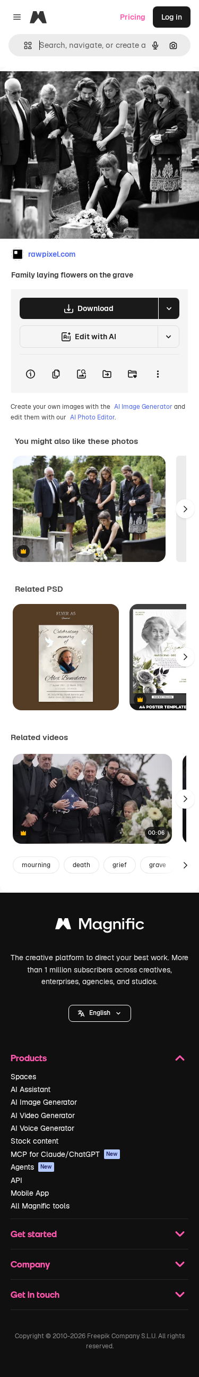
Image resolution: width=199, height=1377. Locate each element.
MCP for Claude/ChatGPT (64, 1154)
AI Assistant (30, 1089)
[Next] (185, 509)
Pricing (132, 17)
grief (120, 865)
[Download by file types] (168, 308)
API (16, 1180)
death (81, 865)
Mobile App (30, 1193)
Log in (171, 17)
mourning (36, 865)
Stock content (34, 1141)
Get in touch (35, 1294)
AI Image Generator (143, 406)
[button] (99, 1013)
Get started (34, 1233)
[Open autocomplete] (23, 45)
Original (68, 91)
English (99, 1013)
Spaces (23, 1076)
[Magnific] (99, 926)
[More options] (157, 373)
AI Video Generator (43, 1115)
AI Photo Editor (92, 417)
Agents (31, 1167)
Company (30, 1264)
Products (29, 1057)
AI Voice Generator (42, 1128)
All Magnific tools (40, 1206)
